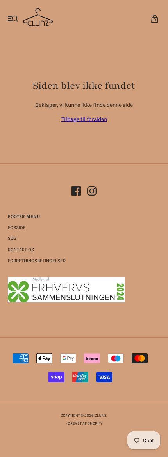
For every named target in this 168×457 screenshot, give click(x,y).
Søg (12, 238)
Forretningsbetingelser (37, 260)
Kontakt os (21, 249)
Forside (17, 227)
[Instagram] (92, 192)
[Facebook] (76, 192)
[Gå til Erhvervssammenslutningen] (66, 300)
